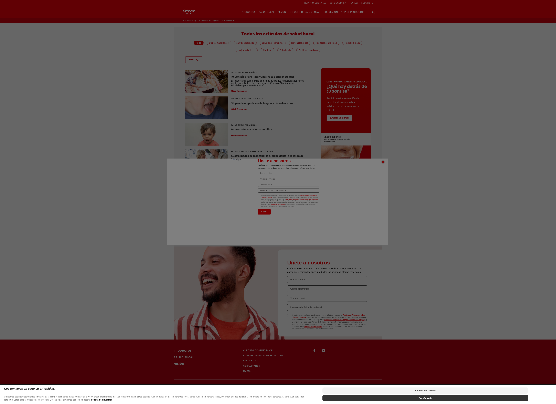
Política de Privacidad (102, 399)
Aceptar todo (425, 398)
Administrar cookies (425, 390)
